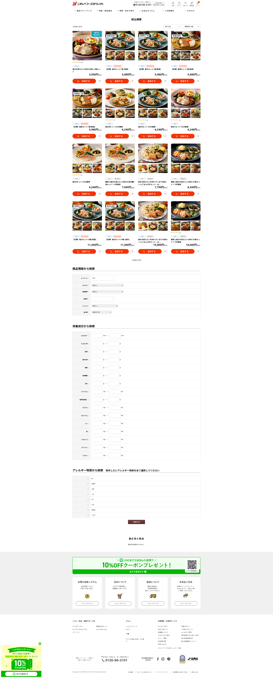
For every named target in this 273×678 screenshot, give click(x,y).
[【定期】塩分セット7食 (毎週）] (120, 45)
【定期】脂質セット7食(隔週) (84, 127)
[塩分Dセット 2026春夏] (87, 158)
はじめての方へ (163, 626)
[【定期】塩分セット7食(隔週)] (153, 45)
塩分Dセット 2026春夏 (81, 182)
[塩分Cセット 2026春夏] (185, 103)
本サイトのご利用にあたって (144, 672)
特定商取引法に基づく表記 (180, 672)
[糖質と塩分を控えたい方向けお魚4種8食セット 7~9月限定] (120, 158)
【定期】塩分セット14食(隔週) (84, 239)
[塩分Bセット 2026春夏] (120, 103)
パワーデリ (76, 632)
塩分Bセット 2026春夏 (114, 127)
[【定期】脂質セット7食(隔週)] (87, 103)
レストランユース (131, 626)
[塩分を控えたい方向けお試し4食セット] (87, 45)
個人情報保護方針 (187, 638)
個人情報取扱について (188, 641)
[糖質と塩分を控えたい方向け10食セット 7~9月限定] (185, 158)
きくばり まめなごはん (80, 629)
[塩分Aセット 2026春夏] (153, 103)
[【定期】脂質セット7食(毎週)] (185, 45)
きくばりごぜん (78, 626)
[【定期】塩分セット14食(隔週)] (87, 216)
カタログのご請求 (163, 635)
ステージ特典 (162, 638)
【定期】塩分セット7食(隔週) (149, 69)
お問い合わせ (162, 644)
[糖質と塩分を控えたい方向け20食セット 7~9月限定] (185, 216)
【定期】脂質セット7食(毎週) (182, 69)
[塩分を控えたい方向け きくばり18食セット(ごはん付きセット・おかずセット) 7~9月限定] (153, 216)
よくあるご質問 (186, 632)
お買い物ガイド (163, 629)
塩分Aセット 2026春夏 (147, 127)
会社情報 (130, 672)
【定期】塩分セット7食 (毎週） (117, 69)
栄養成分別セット (102, 626)
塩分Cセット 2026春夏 (180, 127)
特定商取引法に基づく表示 (190, 635)
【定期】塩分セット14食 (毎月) (117, 239)
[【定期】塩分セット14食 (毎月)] (120, 216)
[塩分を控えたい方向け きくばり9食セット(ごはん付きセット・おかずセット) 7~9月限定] (153, 158)
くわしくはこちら (87, 603)
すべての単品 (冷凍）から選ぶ (135, 640)
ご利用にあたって (187, 629)
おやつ (128, 629)
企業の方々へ (185, 626)
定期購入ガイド (163, 632)
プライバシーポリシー (162, 672)
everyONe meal (101, 629)
